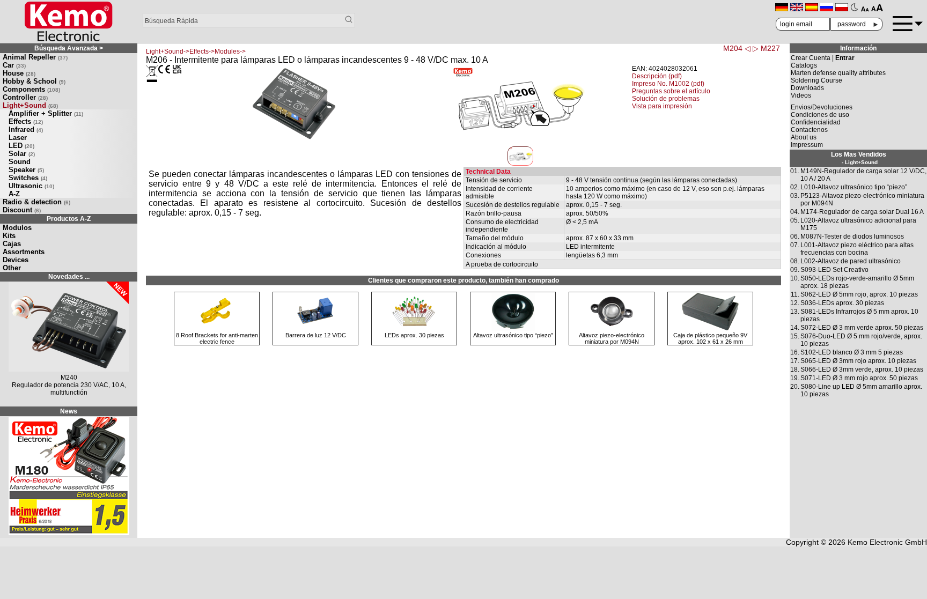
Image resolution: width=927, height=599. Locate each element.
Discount (22, 210)
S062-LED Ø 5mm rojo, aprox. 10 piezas (859, 294)
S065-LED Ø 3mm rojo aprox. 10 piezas (858, 361)
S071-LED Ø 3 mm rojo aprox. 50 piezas (859, 378)
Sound (20, 162)
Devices (15, 260)
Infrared (26, 129)
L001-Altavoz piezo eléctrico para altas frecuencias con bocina (857, 248)
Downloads (807, 88)
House (19, 73)
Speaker (26, 170)
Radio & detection (36, 202)
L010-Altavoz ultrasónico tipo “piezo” (853, 187)
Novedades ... (69, 276)
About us (803, 137)
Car (14, 65)
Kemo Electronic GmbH (887, 542)
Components (31, 89)
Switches (28, 178)
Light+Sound (30, 105)
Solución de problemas (666, 98)
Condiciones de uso (820, 115)
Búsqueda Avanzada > (68, 48)
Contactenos (809, 130)
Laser (18, 138)
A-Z (14, 194)
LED (21, 146)
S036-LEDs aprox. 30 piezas (842, 303)
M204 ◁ (737, 48)
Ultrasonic (31, 186)
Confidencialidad (816, 122)
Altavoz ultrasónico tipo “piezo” (513, 335)
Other (12, 268)
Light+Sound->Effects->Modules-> (196, 51)
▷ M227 (766, 48)
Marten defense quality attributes (838, 73)
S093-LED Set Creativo (834, 269)
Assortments (24, 252)
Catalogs (804, 65)
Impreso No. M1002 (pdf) (668, 83)
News (68, 411)
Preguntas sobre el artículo (671, 91)
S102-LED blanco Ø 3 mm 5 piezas (851, 352)
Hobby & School (34, 81)
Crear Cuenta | (823, 58)
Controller (25, 97)
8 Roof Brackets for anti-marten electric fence (217, 338)
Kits (9, 236)
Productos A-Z (69, 219)
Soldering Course (816, 80)
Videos (801, 95)
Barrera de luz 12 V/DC (315, 335)
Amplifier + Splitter (46, 113)
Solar (22, 154)
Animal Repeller (35, 57)
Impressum (807, 145)
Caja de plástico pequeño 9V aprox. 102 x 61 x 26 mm (710, 338)
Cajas (12, 244)
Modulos (17, 228)
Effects (26, 121)
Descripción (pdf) (657, 76)
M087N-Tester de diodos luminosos (852, 236)
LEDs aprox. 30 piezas (414, 335)
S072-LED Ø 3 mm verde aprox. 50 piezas (861, 327)
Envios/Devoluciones (821, 107)
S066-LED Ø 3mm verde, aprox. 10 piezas (861, 369)
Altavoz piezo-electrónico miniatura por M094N (611, 338)
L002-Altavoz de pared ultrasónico (850, 261)
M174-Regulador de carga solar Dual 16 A (862, 212)
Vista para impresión (662, 106)
